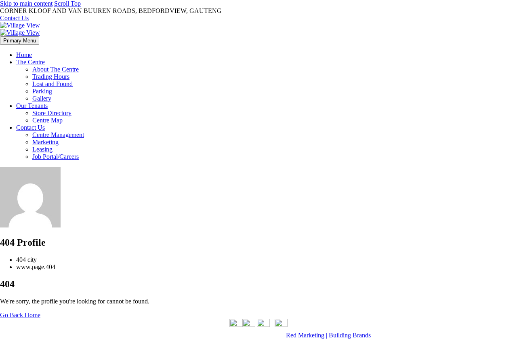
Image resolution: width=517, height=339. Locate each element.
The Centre (30, 62)
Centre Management (58, 134)
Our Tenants (32, 105)
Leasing (42, 149)
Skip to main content (26, 3)
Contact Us (30, 127)
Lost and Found (52, 83)
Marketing (45, 142)
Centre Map (47, 120)
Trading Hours (50, 76)
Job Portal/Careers (55, 156)
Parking (42, 91)
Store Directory (51, 112)
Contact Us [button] (14, 18)
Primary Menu (19, 41)
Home (24, 54)
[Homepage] (20, 29)
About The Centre (55, 69)
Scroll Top (67, 3)
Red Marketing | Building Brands (328, 335)
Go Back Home (20, 315)
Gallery (41, 98)
